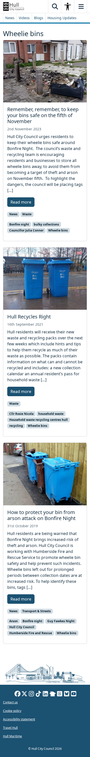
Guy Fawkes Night (60, 621)
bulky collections (46, 224)
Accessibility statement (19, 719)
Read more (20, 202)
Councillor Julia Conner (26, 230)
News (9, 17)
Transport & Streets (36, 611)
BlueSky (67, 694)
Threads (60, 694)
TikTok (39, 694)
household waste (51, 414)
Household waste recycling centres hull (38, 420)
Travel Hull (10, 728)
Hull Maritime (12, 736)
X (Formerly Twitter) (25, 694)
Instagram (31, 694)
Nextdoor (53, 694)
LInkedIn (45, 694)
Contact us (10, 702)
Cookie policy (12, 711)
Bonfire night (19, 224)
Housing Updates (62, 17)
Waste (27, 214)
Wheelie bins (58, 230)
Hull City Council (21, 627)
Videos (24, 17)
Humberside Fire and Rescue (30, 633)
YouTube (74, 694)
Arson (13, 621)
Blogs (38, 17)
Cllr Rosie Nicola (21, 414)
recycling (16, 426)
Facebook (17, 694)
